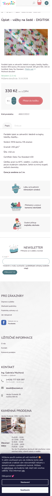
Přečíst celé (29, 69)
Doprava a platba (7, 302)
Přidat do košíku (31, 100)
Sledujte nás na (13, 322)
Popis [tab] (7, 125)
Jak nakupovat (6, 315)
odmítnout (8, 468)
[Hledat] (33, 3)
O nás (3, 343)
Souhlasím (25, 490)
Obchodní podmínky (8, 306)
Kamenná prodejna (8, 352)
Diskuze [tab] (18, 125)
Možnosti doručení (8, 71)
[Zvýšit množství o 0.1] (13, 99)
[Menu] (46, 3)
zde (23, 470)
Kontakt (4, 348)
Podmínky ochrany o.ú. (9, 310)
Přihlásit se (9, 272)
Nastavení (25, 482)
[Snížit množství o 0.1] (13, 103)
